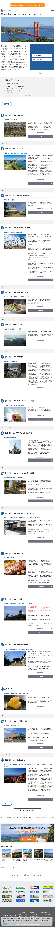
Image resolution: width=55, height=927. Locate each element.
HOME (2, 867)
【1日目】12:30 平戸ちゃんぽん (14, 90)
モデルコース (8, 867)
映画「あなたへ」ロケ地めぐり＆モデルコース (23, 867)
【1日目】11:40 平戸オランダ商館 (14, 88)
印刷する (43, 73)
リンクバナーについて (46, 914)
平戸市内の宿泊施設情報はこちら (40, 419)
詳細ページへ (40, 136)
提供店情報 (40, 310)
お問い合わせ (44, 916)
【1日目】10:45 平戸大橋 (12, 85)
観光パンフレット (23, 914)
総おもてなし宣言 (34, 916)
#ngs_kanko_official (33, 875)
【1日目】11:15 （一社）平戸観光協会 (15, 86)
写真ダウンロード (23, 916)
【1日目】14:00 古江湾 (12, 92)
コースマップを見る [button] (28, 811)
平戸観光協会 (40, 212)
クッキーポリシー (40, 920)
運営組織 (32, 912)
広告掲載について (45, 912)
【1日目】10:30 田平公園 (12, 83)
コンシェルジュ (33, 914)
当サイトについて (23, 912)
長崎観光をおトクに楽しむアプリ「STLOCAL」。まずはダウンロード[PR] (27, 5)
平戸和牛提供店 (40, 586)
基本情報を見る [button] (40, 132)
